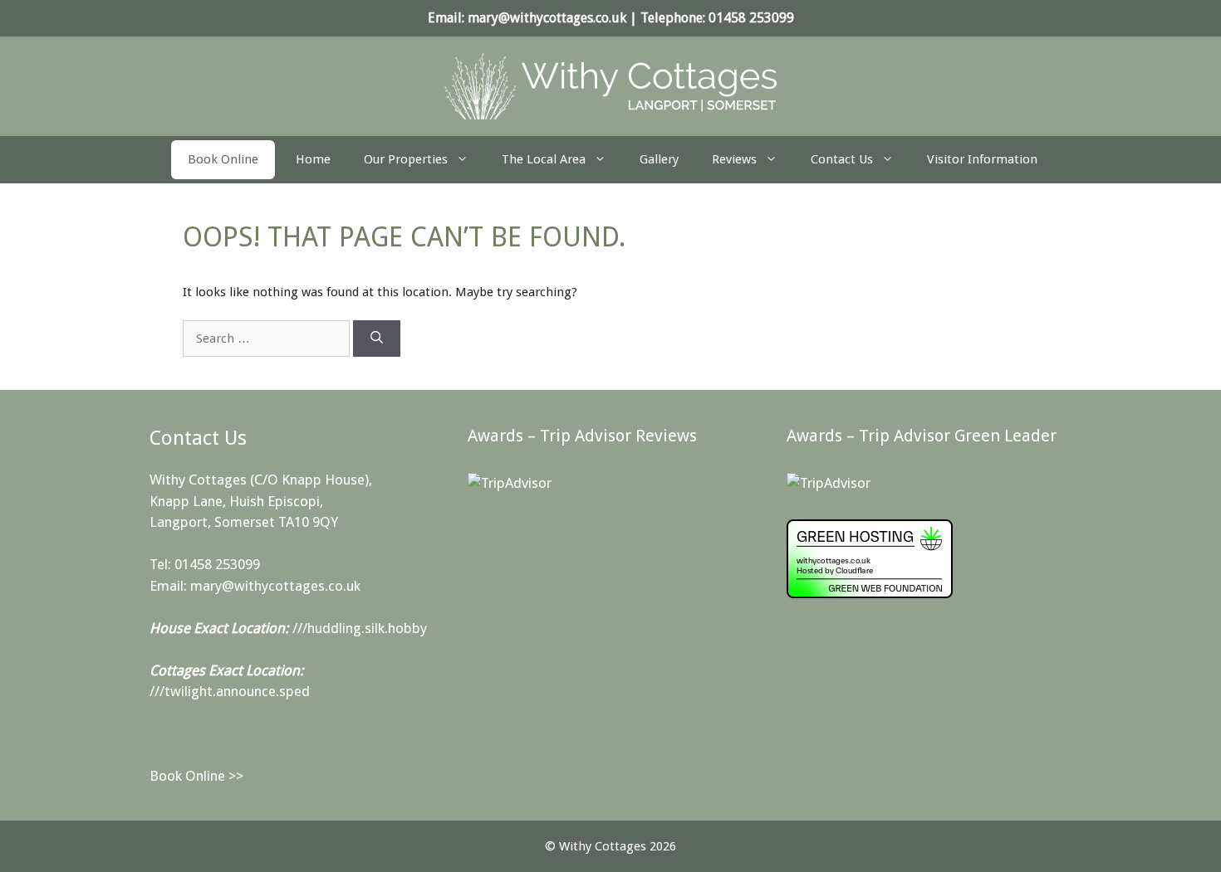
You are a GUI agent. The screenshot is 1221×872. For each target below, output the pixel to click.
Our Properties (406, 159)
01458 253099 (751, 18)
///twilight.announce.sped (230, 691)
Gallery (659, 159)
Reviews (734, 159)
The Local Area (544, 159)
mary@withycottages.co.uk (547, 18)
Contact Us (842, 159)
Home (313, 159)
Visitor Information (982, 159)
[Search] (376, 339)
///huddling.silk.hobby (359, 628)
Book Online (223, 159)
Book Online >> (196, 775)
